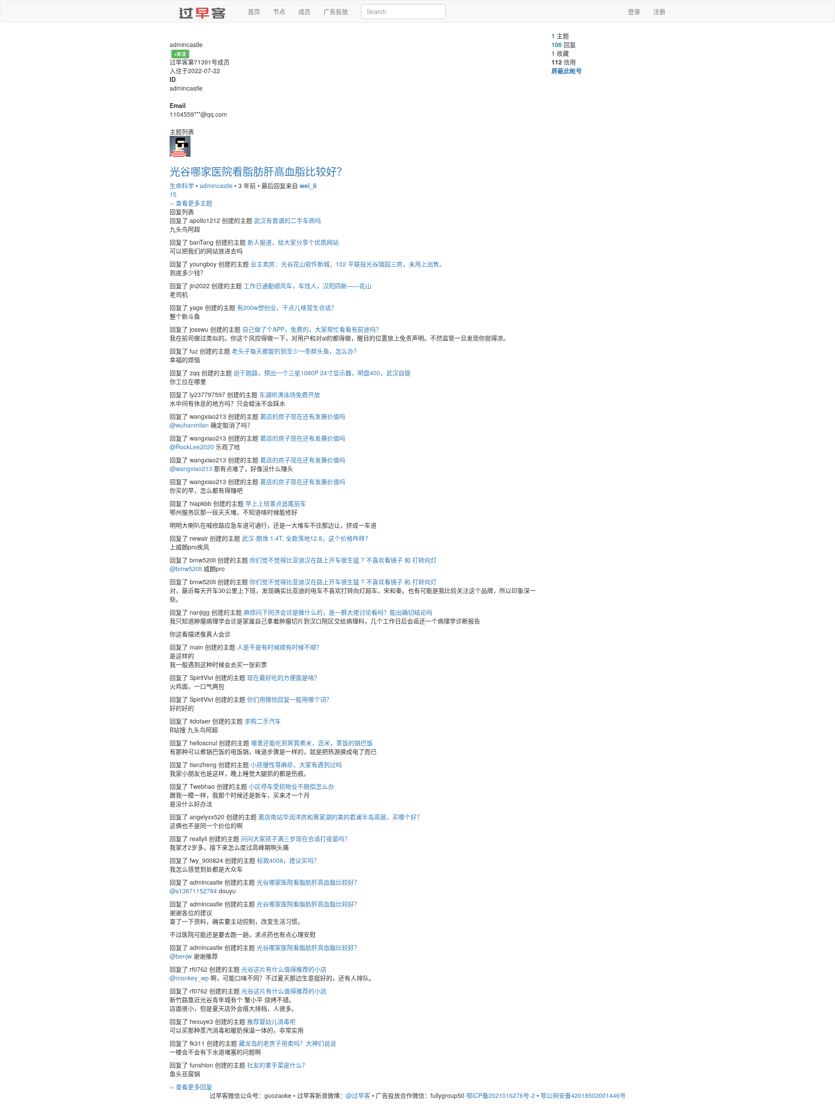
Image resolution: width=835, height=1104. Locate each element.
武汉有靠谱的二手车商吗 (287, 220)
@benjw (181, 956)
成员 (304, 11)
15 (173, 194)
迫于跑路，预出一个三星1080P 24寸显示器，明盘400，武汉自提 (322, 372)
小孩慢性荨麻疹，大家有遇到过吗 (296, 764)
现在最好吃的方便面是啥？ (283, 677)
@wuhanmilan (189, 425)
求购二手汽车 (262, 721)
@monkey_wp (189, 977)
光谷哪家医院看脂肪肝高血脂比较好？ (258, 170)
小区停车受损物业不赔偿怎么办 (291, 786)
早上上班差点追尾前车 (275, 503)
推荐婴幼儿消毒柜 (271, 1021)
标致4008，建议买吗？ (288, 860)
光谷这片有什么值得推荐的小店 (284, 969)
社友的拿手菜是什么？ (277, 1064)
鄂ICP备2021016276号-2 (500, 1095)
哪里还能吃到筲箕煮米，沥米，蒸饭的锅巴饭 (312, 742)
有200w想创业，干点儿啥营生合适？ (287, 307)
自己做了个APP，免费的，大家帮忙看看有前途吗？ (312, 329)
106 (556, 44)
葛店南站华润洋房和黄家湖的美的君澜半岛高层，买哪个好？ (340, 816)
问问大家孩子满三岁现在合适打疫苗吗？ (296, 838)
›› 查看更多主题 (191, 203)
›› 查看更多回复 (191, 1086)
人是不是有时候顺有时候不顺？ (279, 647)
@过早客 (358, 1095)
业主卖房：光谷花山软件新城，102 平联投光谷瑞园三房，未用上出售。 (347, 263)
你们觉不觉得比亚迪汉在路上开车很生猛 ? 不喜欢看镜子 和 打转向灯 (343, 559)
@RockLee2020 (192, 446)
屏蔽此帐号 (566, 70)
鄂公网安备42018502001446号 (583, 1095)
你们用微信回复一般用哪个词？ (289, 699)
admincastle (216, 185)
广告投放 (336, 11)
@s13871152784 (193, 890)
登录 (634, 11)
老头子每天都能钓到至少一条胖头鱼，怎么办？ (296, 351)
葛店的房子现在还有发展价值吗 (302, 416)
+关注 (180, 53)
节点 (279, 11)
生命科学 (182, 185)
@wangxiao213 (191, 468)
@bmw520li (186, 568)
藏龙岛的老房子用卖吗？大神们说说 (287, 1043)
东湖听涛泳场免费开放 (289, 394)
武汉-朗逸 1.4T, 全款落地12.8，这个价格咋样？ (306, 538)
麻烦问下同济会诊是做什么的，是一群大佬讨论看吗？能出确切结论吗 (338, 612)
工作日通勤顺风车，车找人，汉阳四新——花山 (307, 285)
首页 (254, 11)
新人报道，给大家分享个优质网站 (293, 242)
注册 (659, 11)
